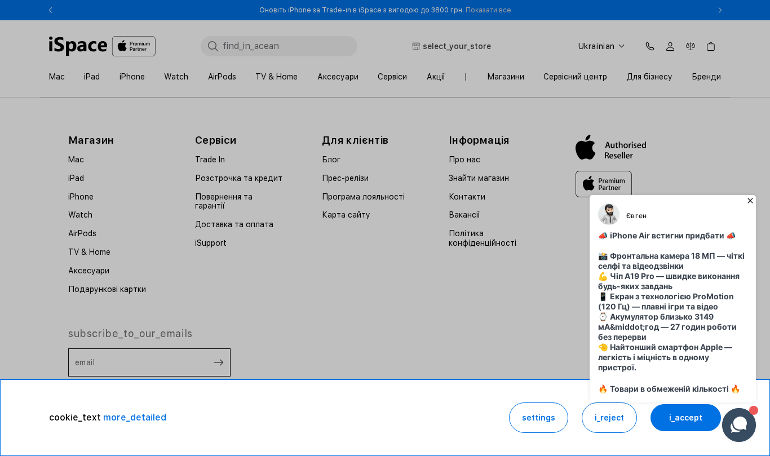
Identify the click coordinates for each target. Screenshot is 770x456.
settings (538, 417)
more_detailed (134, 417)
